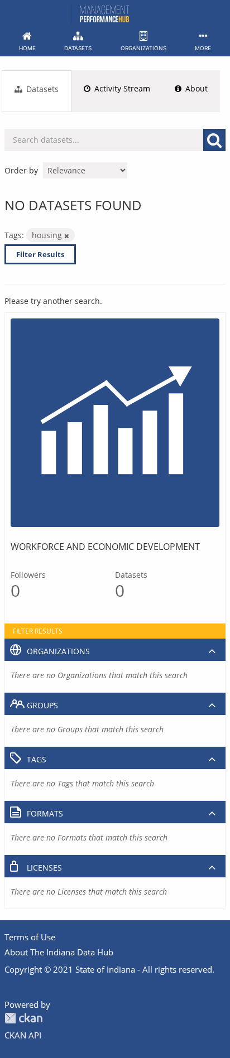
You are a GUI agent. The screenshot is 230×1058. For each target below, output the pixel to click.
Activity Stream (121, 88)
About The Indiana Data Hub (58, 952)
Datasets (41, 89)
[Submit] (214, 140)
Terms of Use (29, 937)
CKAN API (22, 1035)
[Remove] (66, 235)
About (195, 88)
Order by (21, 170)
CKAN (23, 1018)
